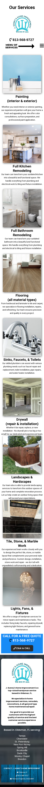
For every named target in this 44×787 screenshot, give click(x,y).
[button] (42, 46)
